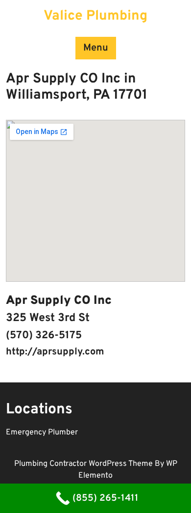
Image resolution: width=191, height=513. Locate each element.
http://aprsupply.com (55, 352)
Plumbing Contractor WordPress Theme (84, 464)
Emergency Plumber (42, 432)
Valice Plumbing (95, 16)
